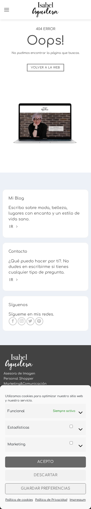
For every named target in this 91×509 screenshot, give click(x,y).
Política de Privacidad (51, 499)
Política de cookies (19, 499)
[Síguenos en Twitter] (30, 321)
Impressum (78, 499)
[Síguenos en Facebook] (13, 321)
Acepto (45, 462)
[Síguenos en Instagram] (22, 321)
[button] (6, 10)
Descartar (45, 475)
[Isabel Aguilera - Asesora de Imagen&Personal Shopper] (45, 9)
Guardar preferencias (45, 488)
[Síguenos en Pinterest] (39, 321)
